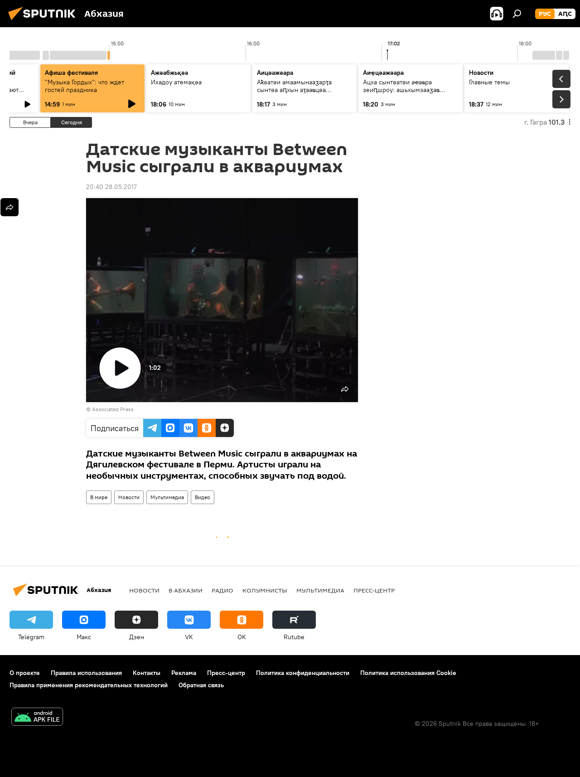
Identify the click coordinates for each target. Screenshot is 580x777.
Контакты (146, 673)
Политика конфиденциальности (302, 673)
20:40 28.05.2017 (111, 187)
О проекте (25, 673)
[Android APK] (37, 718)
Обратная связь (201, 685)
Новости (129, 497)
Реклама (183, 673)
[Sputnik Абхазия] (44, 21)
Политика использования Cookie (408, 673)
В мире (98, 497)
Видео (202, 497)
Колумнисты (264, 590)
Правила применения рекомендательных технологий (89, 685)
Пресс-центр (374, 590)
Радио (222, 590)
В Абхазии (186, 590)
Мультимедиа (167, 497)
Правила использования (86, 673)
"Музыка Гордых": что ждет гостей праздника (84, 86)
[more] (9, 207)
